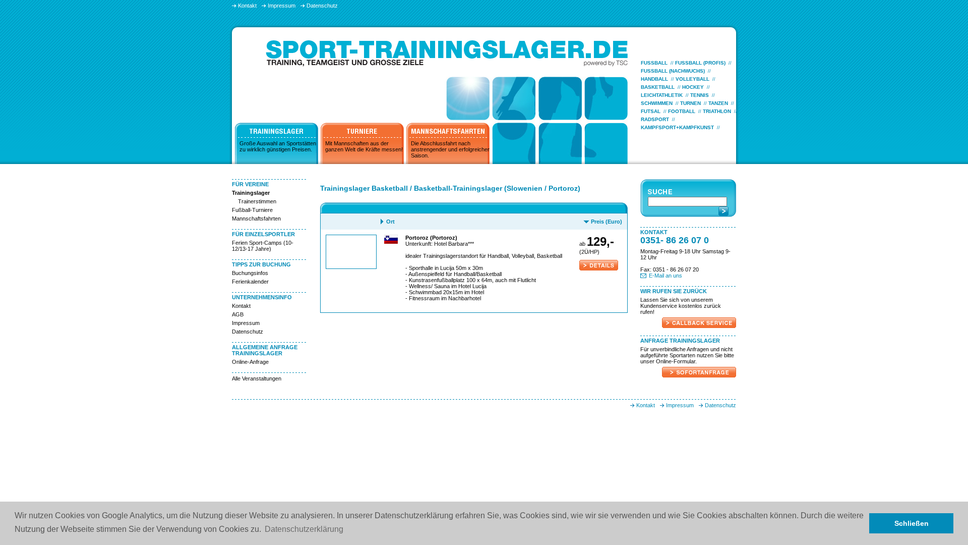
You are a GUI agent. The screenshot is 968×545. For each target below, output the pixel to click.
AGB (238, 314)
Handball (654, 79)
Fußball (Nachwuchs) (673, 71)
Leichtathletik (662, 95)
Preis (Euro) (606, 222)
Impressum (246, 323)
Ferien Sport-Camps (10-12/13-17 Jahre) (262, 246)
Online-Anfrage (250, 362)
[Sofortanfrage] (699, 375)
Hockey (693, 87)
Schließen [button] (911, 523)
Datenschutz (247, 332)
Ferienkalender (250, 282)
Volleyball (692, 79)
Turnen (690, 103)
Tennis (699, 95)
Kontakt (241, 306)
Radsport (655, 119)
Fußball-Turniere (252, 210)
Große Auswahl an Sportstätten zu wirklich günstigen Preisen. (277, 146)
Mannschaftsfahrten (256, 218)
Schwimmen (657, 103)
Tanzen (718, 103)
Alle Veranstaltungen (256, 378)
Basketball (658, 87)
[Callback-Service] (699, 326)
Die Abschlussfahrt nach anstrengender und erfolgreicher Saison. (450, 149)
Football (681, 111)
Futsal (650, 111)
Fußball (654, 63)
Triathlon (717, 111)
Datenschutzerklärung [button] (304, 529)
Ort (390, 222)
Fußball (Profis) (700, 63)
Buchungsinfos (250, 273)
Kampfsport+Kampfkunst (677, 127)
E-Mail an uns (665, 275)
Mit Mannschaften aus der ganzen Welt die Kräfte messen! (364, 146)
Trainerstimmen (257, 201)
